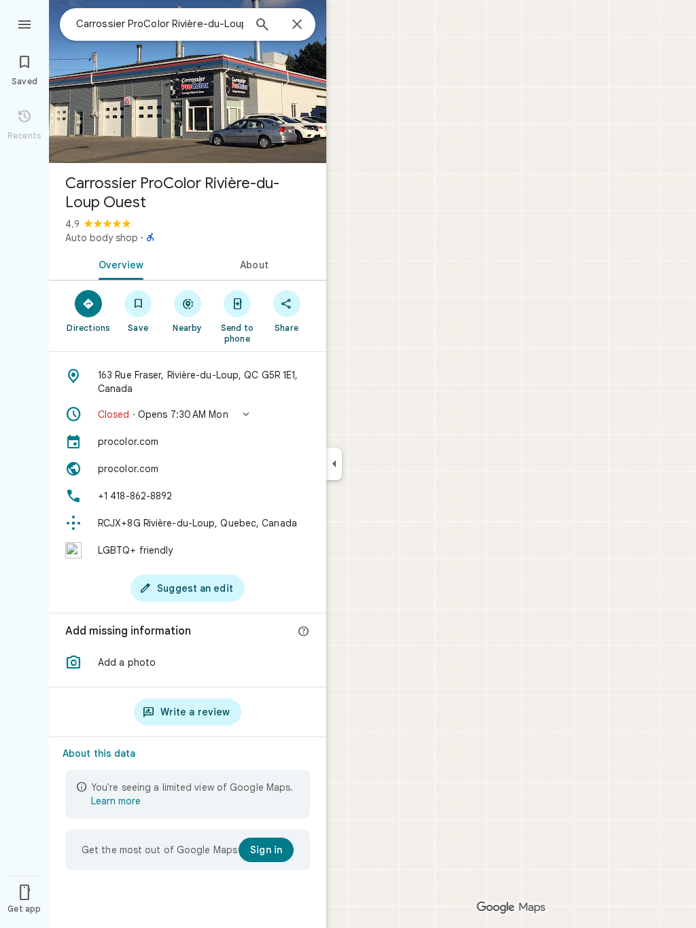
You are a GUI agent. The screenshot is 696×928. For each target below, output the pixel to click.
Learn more (116, 801)
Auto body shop (101, 238)
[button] (187, 414)
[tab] (118, 263)
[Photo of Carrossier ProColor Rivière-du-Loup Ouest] (187, 81)
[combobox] (159, 24)
